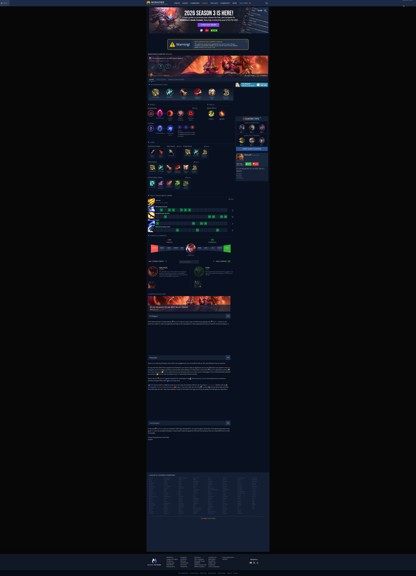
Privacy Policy (194, 573)
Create (177, 3)
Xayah (254, 483)
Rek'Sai (210, 508)
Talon (239, 481)
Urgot (239, 498)
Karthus (181, 503)
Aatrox (151, 478)
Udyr (238, 496)
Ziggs (253, 503)
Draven (166, 488)
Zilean (254, 505)
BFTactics (197, 557)
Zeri (253, 501)
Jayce (180, 491)
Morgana (196, 512)
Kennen (181, 512)
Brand (151, 506)
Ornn (209, 495)
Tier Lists (214, 3)
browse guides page (209, 47)
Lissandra (196, 490)
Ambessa (152, 486)
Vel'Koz (239, 505)
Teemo (239, 484)
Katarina (181, 506)
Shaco (224, 493)
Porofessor (170, 561)
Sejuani (225, 486)
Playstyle (239, 176)
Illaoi (180, 481)
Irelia (180, 483)
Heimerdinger (183, 478)
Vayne (239, 501)
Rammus (210, 506)
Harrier (165, 372)
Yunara (254, 493)
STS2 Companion (213, 566)
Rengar (225, 478)
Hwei (180, 479)
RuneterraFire (171, 566)
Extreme (161, 269)
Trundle (239, 490)
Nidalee (210, 484)
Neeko (210, 483)
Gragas (166, 508)
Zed (253, 500)
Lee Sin (195, 484)
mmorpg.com (212, 557)
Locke (195, 491)
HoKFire (225, 559)
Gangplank (167, 503)
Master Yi (196, 503)
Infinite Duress (167, 387)
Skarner (225, 503)
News (234, 3)
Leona (195, 486)
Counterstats (171, 563)
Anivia (151, 490)
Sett (224, 491)
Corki (165, 481)
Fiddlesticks (167, 496)
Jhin (180, 493)
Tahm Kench (241, 478)
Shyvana (225, 496)
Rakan (210, 505)
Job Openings (212, 573)
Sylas (224, 512)
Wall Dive (213, 387)
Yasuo (254, 488)
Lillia (194, 488)
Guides (185, 3)
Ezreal (166, 495)
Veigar (239, 503)
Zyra (253, 508)
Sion (224, 500)
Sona (224, 506)
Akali (150, 481)
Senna (225, 488)
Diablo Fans (212, 563)
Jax (179, 490)
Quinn (176, 322)
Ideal (207, 269)
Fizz (165, 500)
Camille (204, 387)
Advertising (203, 573)
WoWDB (197, 563)
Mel (194, 505)
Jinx (180, 495)
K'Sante (181, 496)
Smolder (225, 505)
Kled (194, 479)
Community (225, 3)
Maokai (195, 501)
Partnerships (221, 573)
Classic (205, 3)
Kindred (195, 478)
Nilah (209, 486)
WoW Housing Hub (200, 565)
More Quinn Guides (176, 79)
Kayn (180, 510)
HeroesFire (183, 566)
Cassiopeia (167, 478)
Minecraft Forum (199, 561)
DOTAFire (183, 559)
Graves (166, 510)
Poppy (210, 498)
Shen (224, 495)
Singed (225, 498)
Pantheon (211, 496)
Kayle (180, 508)
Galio (165, 501)
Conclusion (239, 178)
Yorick (254, 491)
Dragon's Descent (181, 387)
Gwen (165, 512)
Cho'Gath (167, 479)
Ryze (224, 483)
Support (229, 573)
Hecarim (166, 513)
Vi (238, 508)
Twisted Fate (241, 493)
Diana (165, 484)
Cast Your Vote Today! (240, 164)
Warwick (254, 479)
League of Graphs (172, 559)
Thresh (239, 486)
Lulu (194, 495)
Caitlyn (151, 512)
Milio (194, 506)
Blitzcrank (152, 505)
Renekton (211, 513)
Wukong (254, 481)
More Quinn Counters (252, 149)
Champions (194, 3)
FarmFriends (184, 563)
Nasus (210, 479)
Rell (209, 510)
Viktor (239, 512)
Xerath (254, 484)
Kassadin (181, 505)
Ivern (180, 484)
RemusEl (168, 54)
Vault (170, 381)
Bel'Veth (151, 503)
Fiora (165, 498)
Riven (224, 479)
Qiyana (210, 501)
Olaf (209, 491)
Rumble (225, 481)
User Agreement (183, 573)
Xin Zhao (254, 486)
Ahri (150, 479)
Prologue (239, 174)
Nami (209, 478)
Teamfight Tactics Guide (208, 518)
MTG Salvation (199, 559)
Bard (150, 501)
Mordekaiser (197, 510)
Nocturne (211, 488)
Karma (181, 501)
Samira (225, 484)
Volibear (254, 478)
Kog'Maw (196, 481)
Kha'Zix (181, 513)
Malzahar (196, 500)
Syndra (225, 513)
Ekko (165, 490)
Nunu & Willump (213, 490)
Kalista (181, 500)
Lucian (195, 493)
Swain (224, 510)
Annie (151, 491)
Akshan (151, 483)
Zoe (253, 506)
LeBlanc (195, 483)
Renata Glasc (212, 512)
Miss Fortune (197, 508)
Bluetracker (212, 559)
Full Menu (244, 3)
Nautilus (210, 481)
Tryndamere (241, 491)
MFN (5, 3)
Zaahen (254, 496)
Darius (166, 483)
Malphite (196, 498)
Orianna (210, 493)
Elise (165, 491)
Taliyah (239, 479)
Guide (151, 79)
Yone (253, 490)
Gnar (165, 506)
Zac (253, 498)
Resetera (183, 561)
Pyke (209, 500)
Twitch (239, 495)
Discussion (161, 79)
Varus (239, 500)
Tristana (239, 488)
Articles (235, 573)
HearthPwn (211, 561)
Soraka (225, 508)
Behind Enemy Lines (198, 378)
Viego (239, 510)
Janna (180, 486)
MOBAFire (170, 557)
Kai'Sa (180, 498)
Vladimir (239, 513)
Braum (151, 508)
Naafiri (195, 513)
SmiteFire (183, 557)
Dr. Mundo (167, 486)
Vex (238, 506)
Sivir (224, 501)
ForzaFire (183, 565)
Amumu (151, 488)
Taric (238, 483)
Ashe (150, 495)
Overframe (211, 565)
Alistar (151, 484)
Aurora (151, 498)
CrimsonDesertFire (228, 557)
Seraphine (226, 490)
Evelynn (166, 493)
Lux (194, 496)
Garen (166, 505)
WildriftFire (170, 565)
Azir (150, 500)
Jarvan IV (181, 488)
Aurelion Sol (152, 496)
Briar (150, 510)
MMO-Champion (199, 566)
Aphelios (151, 493)
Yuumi (254, 495)
